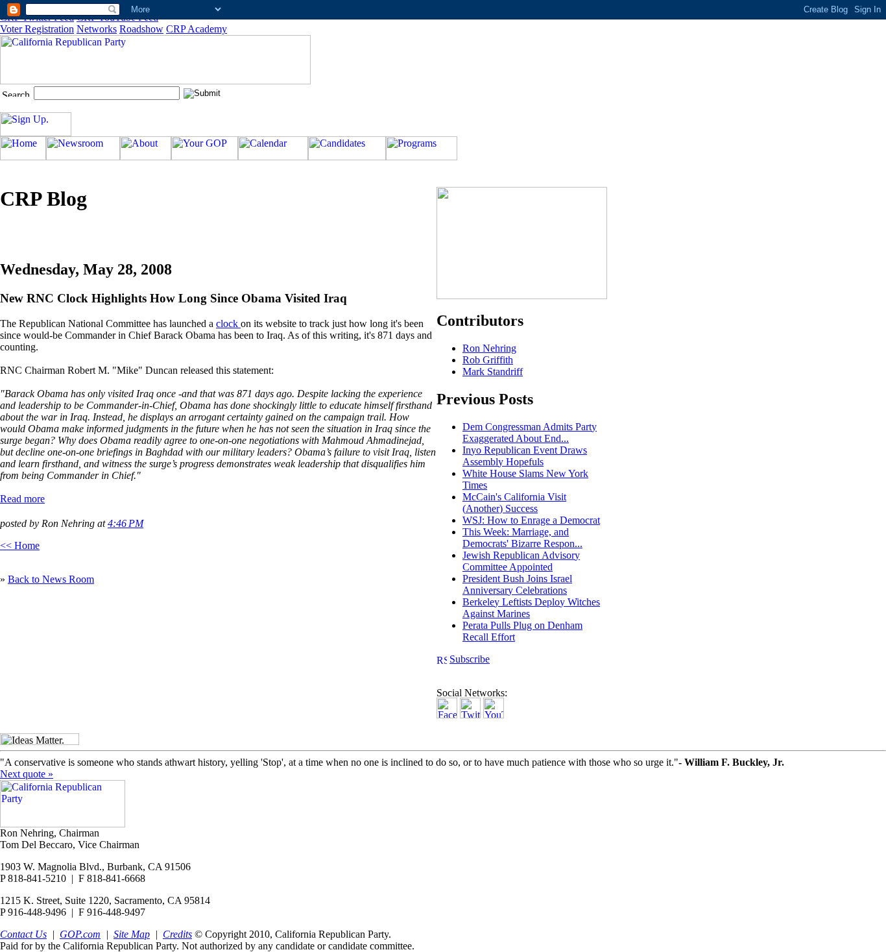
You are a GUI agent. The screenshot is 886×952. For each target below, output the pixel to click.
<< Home (20, 545)
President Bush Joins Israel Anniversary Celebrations (517, 584)
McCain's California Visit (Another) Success (514, 502)
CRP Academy (196, 28)
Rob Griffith (487, 359)
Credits (177, 934)
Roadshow (141, 28)
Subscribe (469, 659)
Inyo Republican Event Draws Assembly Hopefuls (524, 456)
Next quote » (26, 773)
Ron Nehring (489, 348)
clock (228, 323)
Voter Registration (37, 28)
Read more (22, 498)
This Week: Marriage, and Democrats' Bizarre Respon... (522, 537)
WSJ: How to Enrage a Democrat (531, 520)
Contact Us (23, 934)
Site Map (132, 934)
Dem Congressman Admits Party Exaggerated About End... (529, 432)
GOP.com (80, 934)
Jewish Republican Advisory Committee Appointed (521, 561)
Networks (97, 28)
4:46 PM (125, 523)
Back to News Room (51, 579)
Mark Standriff (492, 371)
